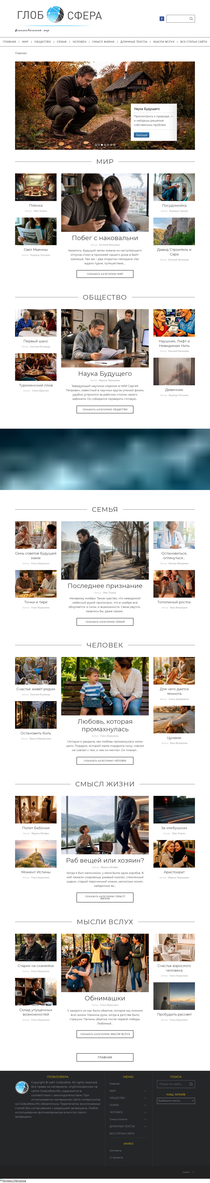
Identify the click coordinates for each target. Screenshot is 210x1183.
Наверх (186, 1172)
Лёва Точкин (40, 210)
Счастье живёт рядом (35, 689)
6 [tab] (111, 145)
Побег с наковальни (105, 238)
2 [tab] (99, 145)
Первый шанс (35, 341)
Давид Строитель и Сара (174, 251)
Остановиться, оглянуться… (174, 555)
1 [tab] (96, 145)
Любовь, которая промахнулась (105, 725)
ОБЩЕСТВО (105, 409)
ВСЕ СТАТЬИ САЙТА (122, 1133)
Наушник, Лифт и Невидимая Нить (174, 343)
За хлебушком (174, 828)
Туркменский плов (36, 385)
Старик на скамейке (36, 966)
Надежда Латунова (40, 255)
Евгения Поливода (40, 346)
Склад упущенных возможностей (35, 1012)
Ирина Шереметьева (40, 738)
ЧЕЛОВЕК (105, 760)
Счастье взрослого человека (174, 968)
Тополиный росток (174, 602)
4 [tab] (105, 145)
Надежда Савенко (178, 210)
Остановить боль (36, 733)
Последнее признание (105, 586)
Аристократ (174, 872)
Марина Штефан (109, 867)
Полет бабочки (36, 828)
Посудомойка (174, 205)
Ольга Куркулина (40, 563)
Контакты (116, 1150)
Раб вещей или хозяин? (105, 860)
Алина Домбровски (178, 699)
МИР (105, 274)
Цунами (174, 738)
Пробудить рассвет (174, 1014)
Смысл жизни (105, 897)
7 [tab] (114, 145)
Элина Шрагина (40, 390)
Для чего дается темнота (174, 691)
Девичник (174, 390)
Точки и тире (36, 602)
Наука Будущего (105, 373)
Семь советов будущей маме (35, 555)
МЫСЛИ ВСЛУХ (105, 1034)
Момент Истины (36, 872)
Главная (105, 1057)
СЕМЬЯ (105, 621)
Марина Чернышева (109, 380)
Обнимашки (105, 998)
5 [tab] (108, 145)
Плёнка (36, 205)
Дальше (141, 135)
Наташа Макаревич (178, 563)
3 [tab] (102, 145)
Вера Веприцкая (178, 607)
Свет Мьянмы (36, 249)
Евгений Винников (109, 244)
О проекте (116, 1157)
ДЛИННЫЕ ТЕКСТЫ (122, 1126)
